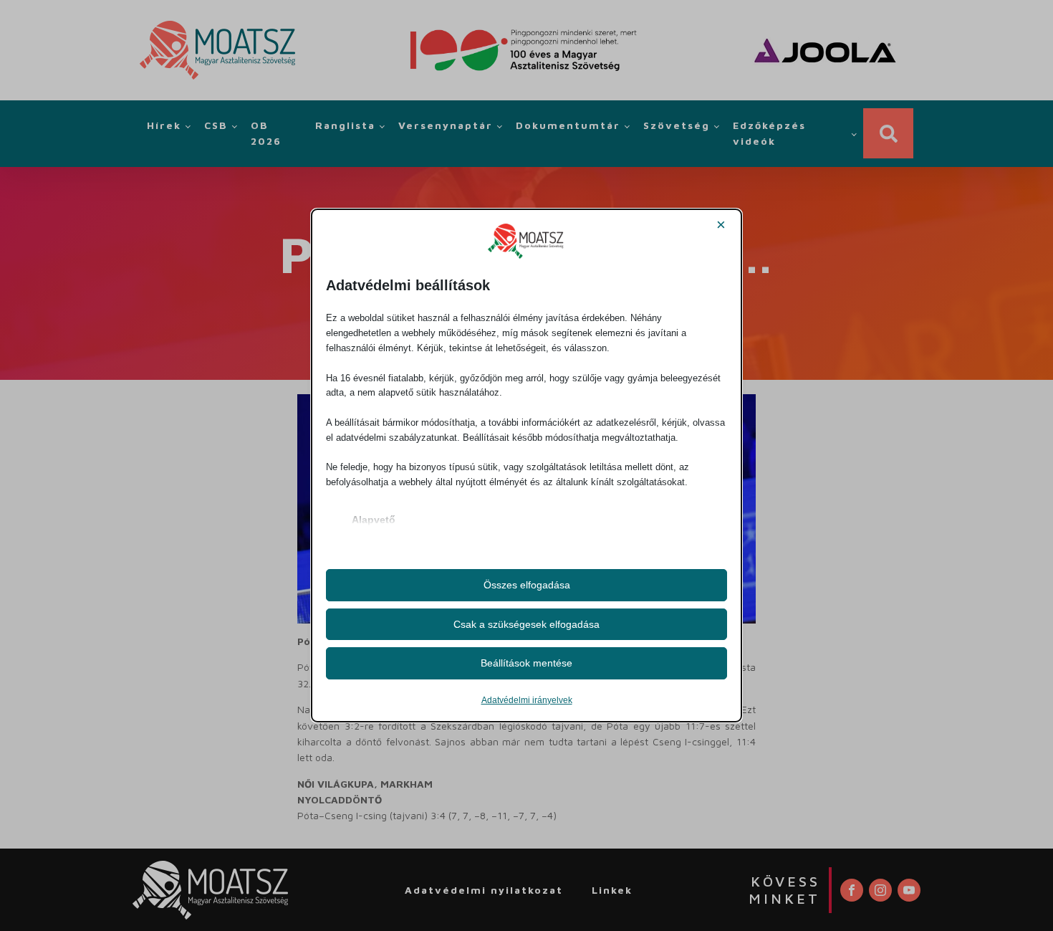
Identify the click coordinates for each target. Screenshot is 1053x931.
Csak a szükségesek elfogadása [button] (526, 624)
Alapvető (373, 519)
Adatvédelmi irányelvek (526, 700)
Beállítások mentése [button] (526, 663)
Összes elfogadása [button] (527, 585)
